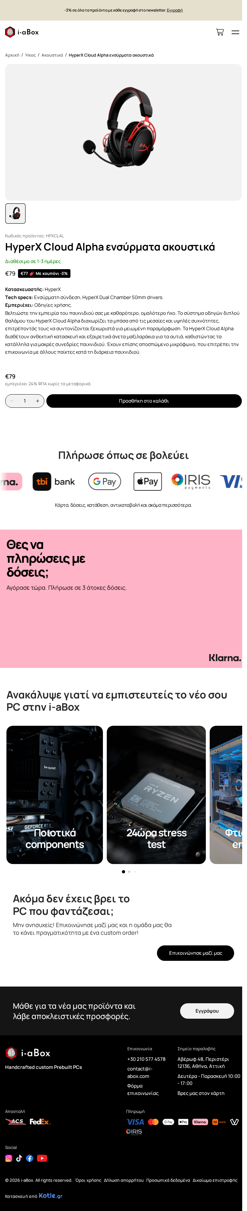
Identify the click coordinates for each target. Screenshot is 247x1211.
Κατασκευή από (21, 1196)
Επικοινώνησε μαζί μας (195, 953)
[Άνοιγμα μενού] (235, 32)
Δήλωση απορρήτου (124, 1180)
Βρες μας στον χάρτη (201, 1093)
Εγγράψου (207, 1010)
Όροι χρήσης (88, 1180)
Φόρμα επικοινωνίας (143, 1089)
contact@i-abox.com (139, 1072)
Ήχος (30, 55)
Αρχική (12, 55)
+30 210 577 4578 (146, 1059)
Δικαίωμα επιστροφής (215, 1180)
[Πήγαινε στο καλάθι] (220, 32)
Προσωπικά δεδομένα (168, 1180)
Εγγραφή (175, 10)
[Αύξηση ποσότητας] (37, 401)
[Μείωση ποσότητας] (11, 401)
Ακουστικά (52, 55)
